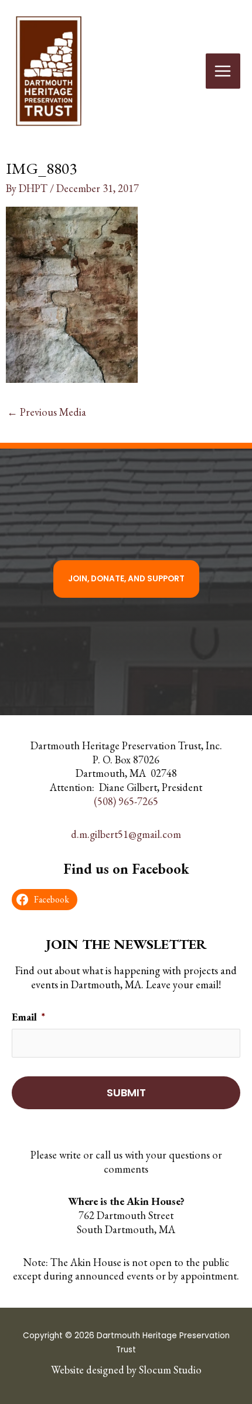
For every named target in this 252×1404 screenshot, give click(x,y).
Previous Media (46, 412)
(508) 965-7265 (126, 801)
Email (28, 1016)
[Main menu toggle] (223, 70)
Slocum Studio (170, 1369)
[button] (126, 579)
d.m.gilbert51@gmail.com (126, 833)
